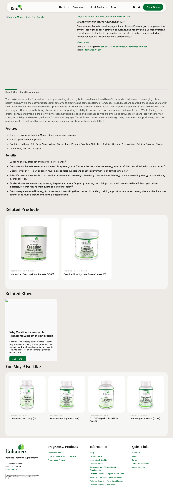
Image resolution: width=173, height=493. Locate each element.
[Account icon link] (134, 7)
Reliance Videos (97, 463)
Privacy (135, 460)
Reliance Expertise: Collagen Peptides (106, 477)
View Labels (83, 42)
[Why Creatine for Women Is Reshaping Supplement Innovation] (31, 312)
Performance (88, 49)
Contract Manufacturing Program (62, 456)
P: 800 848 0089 (12, 469)
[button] (84, 7)
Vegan (98, 49)
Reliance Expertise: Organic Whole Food (107, 474)
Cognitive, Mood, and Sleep (91, 16)
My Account (137, 456)
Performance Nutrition (118, 16)
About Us (136, 453)
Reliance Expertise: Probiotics (102, 485)
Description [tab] (11, 92)
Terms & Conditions (140, 463)
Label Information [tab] (29, 92)
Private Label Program (57, 460)
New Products (96, 456)
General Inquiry (138, 467)
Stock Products (54, 453)
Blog (92, 453)
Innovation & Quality (98, 460)
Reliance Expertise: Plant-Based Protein (106, 481)
